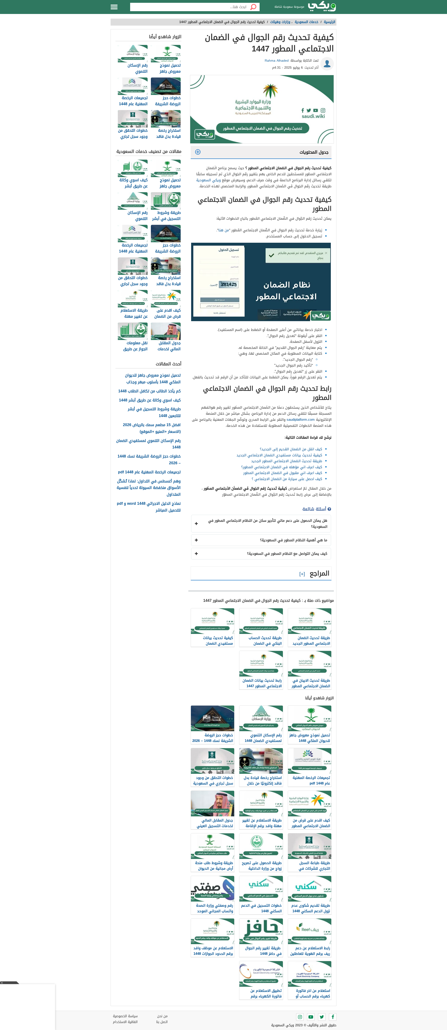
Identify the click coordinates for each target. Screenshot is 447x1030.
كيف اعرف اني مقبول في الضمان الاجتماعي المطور (282, 473)
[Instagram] (300, 1017)
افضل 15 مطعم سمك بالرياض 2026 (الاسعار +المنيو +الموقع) (152, 428)
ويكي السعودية (208, 180)
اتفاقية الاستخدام (125, 1022)
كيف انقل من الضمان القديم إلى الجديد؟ (291, 449)
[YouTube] (311, 1017)
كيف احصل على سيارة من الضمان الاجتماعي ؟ (287, 479)
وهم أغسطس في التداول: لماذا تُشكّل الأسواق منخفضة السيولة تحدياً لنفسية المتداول (149, 488)
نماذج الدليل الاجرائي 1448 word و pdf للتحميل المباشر (149, 507)
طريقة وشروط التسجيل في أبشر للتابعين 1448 (154, 412)
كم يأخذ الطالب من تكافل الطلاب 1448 (149, 391)
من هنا (223, 230)
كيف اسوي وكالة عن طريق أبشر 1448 (150, 400)
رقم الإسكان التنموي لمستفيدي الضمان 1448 (148, 444)
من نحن (162, 1016)
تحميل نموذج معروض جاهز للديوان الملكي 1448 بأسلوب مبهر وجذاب (153, 379)
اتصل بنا (162, 1022)
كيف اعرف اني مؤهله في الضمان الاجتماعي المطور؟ (281, 467)
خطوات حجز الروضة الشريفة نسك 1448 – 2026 (149, 460)
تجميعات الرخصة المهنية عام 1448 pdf (149, 472)
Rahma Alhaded (277, 60)
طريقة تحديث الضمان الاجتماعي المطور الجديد (286, 461)
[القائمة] (114, 7)
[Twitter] (321, 1017)
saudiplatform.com (301, 419)
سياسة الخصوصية (125, 1016)
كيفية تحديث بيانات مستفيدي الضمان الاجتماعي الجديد (279, 455)
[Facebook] (332, 1017)
